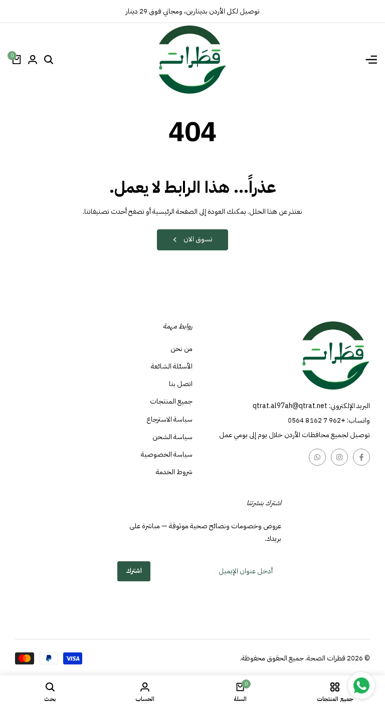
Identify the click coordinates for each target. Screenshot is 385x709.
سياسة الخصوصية (166, 454)
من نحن (181, 348)
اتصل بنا (180, 384)
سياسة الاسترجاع (169, 419)
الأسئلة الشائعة (171, 366)
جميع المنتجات (171, 401)
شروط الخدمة (174, 472)
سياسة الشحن (172, 437)
